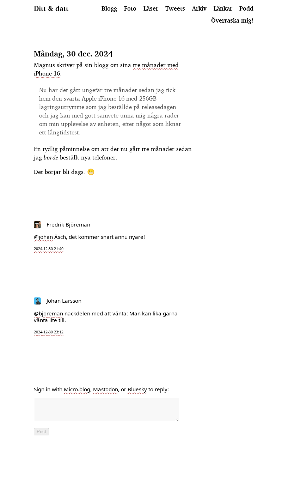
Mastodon (105, 389)
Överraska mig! (232, 20)
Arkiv (199, 8)
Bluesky (137, 389)
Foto (130, 8)
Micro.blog (77, 389)
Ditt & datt (51, 8)
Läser (150, 8)
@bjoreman (48, 313)
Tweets (175, 8)
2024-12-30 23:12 (48, 332)
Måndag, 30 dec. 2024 (73, 53)
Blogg (109, 8)
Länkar (223, 8)
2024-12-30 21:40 (48, 248)
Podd (246, 8)
